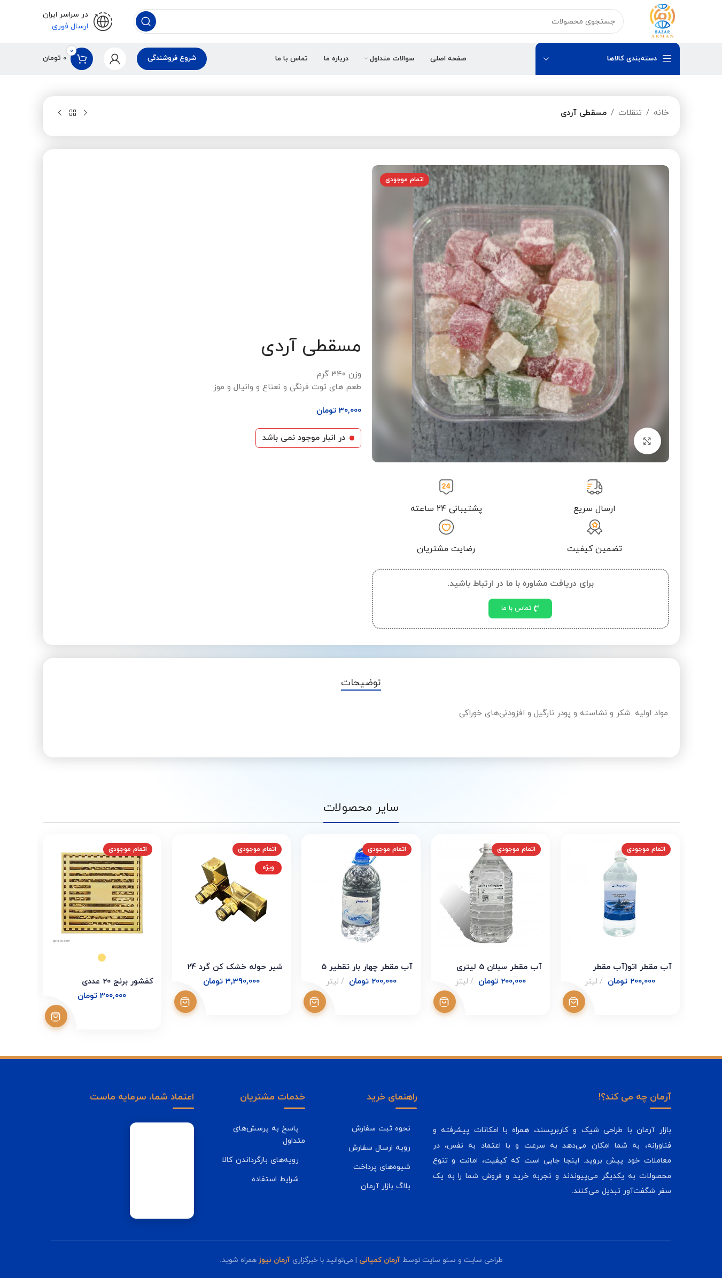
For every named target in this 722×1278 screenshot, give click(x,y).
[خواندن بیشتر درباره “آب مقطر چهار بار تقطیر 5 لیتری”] (315, 1001)
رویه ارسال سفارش (379, 1147)
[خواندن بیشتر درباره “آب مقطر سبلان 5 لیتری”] (444, 1001)
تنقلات (630, 113)
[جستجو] (146, 21)
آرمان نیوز (274, 1260)
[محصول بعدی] (59, 113)
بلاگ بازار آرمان (385, 1186)
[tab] (361, 683)
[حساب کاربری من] (114, 58)
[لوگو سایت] (662, 20)
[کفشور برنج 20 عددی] (102, 893)
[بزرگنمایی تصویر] (647, 441)
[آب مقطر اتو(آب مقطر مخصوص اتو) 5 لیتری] (620, 893)
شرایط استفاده (275, 1179)
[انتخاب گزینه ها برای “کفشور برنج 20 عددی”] (56, 1016)
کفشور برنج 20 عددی (117, 981)
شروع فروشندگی (171, 58)
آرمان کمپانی (379, 1260)
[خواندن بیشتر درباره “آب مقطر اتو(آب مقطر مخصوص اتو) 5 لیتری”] (574, 1001)
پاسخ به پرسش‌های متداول (269, 1134)
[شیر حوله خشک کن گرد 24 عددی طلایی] (231, 893)
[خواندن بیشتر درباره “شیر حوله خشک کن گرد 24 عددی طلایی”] (185, 1001)
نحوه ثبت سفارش (381, 1128)
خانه (661, 113)
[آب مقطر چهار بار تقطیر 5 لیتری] (361, 893)
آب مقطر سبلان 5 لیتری (499, 967)
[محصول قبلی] (85, 113)
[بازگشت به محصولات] (72, 113)
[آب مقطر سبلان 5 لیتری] (491, 893)
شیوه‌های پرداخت (381, 1166)
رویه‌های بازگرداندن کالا (260, 1160)
